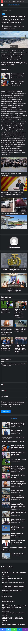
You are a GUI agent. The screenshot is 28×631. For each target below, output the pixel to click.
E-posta (3, 390)
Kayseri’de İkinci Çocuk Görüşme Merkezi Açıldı (18, 424)
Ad (2, 384)
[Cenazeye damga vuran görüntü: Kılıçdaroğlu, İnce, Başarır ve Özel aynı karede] (21, 340)
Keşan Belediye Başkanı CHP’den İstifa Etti (18, 541)
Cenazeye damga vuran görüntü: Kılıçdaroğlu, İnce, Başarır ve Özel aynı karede (20, 348)
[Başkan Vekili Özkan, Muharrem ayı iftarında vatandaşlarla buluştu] (21, 304)
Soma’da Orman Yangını (18, 553)
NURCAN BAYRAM (8, 26)
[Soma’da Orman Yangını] (6, 556)
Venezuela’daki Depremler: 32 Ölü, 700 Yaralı (17, 527)
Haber (9, 10)
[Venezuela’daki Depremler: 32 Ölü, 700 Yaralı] (6, 528)
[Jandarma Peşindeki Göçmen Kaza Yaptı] (21, 323)
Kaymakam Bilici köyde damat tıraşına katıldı (6, 346)
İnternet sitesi (4, 396)
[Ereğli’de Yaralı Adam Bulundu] (6, 536)
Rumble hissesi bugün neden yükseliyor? (14, 1)
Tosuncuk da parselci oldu (5, 310)
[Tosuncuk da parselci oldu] (7, 304)
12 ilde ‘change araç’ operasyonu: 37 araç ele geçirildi (18, 475)
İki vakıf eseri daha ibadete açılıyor (16, 431)
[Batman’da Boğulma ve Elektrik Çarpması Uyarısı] (6, 521)
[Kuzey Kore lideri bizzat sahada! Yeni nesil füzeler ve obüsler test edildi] (7, 323)
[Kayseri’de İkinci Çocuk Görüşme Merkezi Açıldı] (5, 76)
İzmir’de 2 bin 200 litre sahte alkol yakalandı (17, 446)
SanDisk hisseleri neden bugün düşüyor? (13, 441)
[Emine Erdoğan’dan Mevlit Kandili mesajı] (6, 455)
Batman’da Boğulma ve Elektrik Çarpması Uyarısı (18, 520)
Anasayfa (5, 10)
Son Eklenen (14, 418)
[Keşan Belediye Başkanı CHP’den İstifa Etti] (6, 543)
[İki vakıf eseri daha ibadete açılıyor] (6, 432)
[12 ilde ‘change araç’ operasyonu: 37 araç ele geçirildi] (6, 476)
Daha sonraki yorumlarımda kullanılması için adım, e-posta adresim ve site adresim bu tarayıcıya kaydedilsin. (13, 404)
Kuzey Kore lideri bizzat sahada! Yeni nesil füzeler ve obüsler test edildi (6, 330)
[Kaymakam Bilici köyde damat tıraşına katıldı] (7, 340)
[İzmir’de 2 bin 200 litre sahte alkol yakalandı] (5, 83)
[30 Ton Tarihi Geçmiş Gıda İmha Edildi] (6, 514)
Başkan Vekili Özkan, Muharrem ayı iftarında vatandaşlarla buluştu (18, 468)
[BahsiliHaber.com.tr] (14, 5)
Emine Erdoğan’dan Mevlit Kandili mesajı (18, 453)
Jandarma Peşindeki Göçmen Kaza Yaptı (20, 328)
